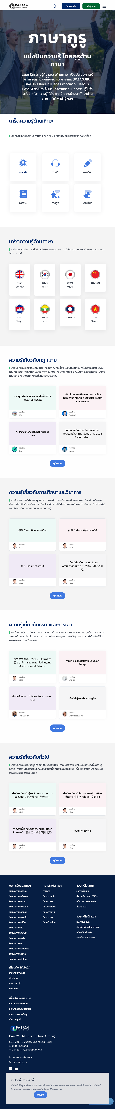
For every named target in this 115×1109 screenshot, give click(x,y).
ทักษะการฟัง (48, 901)
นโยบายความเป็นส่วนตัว (20, 1008)
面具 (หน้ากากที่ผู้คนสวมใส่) (82, 530)
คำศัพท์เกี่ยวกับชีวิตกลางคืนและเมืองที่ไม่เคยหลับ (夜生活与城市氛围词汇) (32, 830)
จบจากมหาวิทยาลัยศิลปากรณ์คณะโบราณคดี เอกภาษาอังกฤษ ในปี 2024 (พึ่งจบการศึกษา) (82, 433)
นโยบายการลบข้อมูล (18, 1014)
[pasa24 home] (18, 6)
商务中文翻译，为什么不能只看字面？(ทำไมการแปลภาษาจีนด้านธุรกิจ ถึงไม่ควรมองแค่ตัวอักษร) (32, 662)
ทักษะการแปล (49, 896)
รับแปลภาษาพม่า (17, 938)
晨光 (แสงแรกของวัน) (32, 566)
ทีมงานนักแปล (83, 922)
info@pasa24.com (22, 1057)
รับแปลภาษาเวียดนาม (19, 948)
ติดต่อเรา (13, 978)
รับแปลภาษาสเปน (17, 901)
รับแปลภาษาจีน (16, 927)
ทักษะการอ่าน (49, 912)
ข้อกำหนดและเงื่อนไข (18, 1003)
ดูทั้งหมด (57, 463)
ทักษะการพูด (48, 917)
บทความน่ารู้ (14, 983)
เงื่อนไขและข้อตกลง (85, 937)
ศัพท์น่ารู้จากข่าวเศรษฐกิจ (82, 698)
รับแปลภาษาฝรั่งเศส (18, 896)
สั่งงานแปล (71, 6)
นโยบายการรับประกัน (86, 901)
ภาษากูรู (46, 891)
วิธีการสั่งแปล (82, 891)
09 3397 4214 (20, 1062)
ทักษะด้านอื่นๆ (49, 922)
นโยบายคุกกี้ (15, 1019)
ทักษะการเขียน (49, 906)
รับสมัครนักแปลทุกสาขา (87, 927)
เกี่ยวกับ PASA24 (17, 973)
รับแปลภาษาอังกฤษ (18, 891)
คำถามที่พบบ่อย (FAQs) (87, 896)
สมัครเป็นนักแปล (84, 932)
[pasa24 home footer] (19, 1028)
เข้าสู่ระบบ (91, 6)
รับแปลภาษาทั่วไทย (18, 959)
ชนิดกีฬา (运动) (82, 831)
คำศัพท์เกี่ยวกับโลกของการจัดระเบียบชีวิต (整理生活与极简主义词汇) (82, 795)
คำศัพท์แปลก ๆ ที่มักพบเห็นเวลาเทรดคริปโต (32, 698)
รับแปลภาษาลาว (16, 943)
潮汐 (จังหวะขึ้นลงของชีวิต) (32, 530)
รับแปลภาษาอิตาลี (17, 954)
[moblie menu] (104, 6)
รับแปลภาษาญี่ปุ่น (17, 922)
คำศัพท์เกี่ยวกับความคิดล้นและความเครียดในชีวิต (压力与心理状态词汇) (82, 566)
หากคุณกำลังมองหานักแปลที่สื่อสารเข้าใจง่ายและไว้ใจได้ (32, 398)
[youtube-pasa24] (16, 1069)
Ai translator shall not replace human (32, 433)
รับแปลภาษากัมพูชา (18, 933)
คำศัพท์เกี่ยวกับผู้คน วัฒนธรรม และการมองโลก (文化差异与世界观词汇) (32, 795)
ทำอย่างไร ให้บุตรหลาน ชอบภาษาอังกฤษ (82, 662)
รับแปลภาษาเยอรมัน (18, 906)
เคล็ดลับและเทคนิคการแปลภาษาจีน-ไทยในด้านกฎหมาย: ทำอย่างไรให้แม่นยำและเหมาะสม (83, 397)
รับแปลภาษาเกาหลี (18, 917)
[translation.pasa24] (10, 1069)
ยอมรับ (40, 1094)
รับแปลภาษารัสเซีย (18, 912)
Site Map (13, 988)
